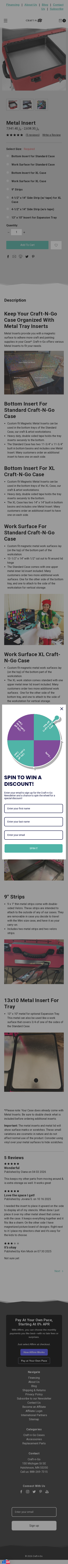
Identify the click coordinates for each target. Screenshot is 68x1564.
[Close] (62, 709)
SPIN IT (34, 848)
